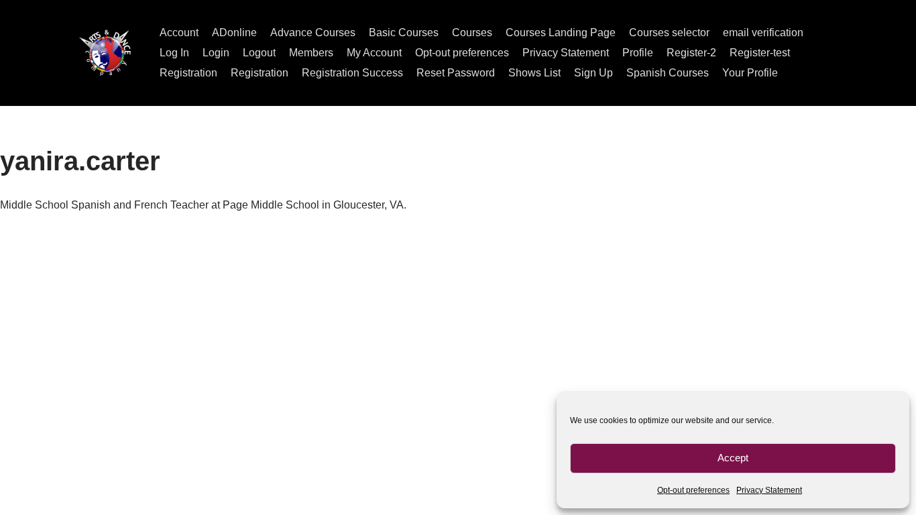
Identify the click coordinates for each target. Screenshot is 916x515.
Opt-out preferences (693, 490)
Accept (733, 457)
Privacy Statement (769, 490)
